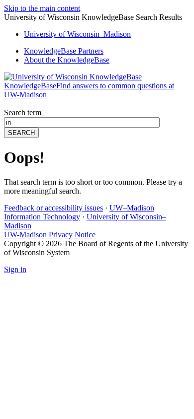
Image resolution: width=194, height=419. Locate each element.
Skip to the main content (42, 8)
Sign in (15, 269)
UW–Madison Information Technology (79, 212)
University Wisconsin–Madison (77, 34)
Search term (22, 112)
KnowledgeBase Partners (63, 51)
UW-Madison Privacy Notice (50, 234)
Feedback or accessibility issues (53, 208)
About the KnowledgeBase (66, 60)
